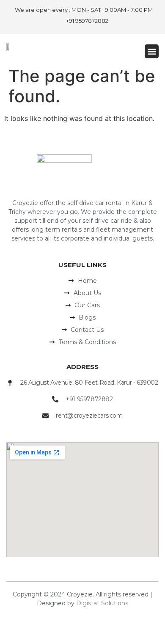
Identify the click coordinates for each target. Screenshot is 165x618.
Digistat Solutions (102, 603)
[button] (152, 51)
